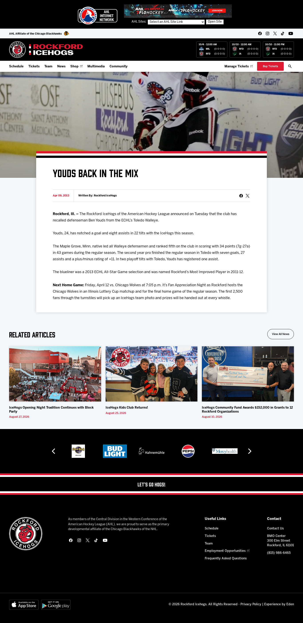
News (61, 66)
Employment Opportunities (225, 551)
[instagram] (267, 33)
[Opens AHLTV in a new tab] (178, 11)
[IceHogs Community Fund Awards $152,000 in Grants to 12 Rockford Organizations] (248, 374)
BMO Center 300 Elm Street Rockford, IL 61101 (280, 541)
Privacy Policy (250, 604)
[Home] (46, 49)
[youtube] (290, 33)
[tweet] (247, 195)
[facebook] (260, 33)
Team (48, 66)
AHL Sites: (139, 21)
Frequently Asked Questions (226, 558)
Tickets (33, 66)
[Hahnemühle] (151, 451)
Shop (74, 66)
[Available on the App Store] (24, 605)
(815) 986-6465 (279, 553)
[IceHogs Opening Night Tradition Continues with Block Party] (55, 374)
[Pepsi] (188, 451)
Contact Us (275, 528)
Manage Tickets (236, 66)
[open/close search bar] (290, 66)
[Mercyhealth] (225, 451)
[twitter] (275, 33)
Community (119, 66)
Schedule (16, 66)
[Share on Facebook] (241, 195)
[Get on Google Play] (56, 605)
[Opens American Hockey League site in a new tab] (97, 15)
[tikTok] (282, 33)
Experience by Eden (279, 604)
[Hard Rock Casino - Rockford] (78, 451)
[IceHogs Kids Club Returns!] (152, 374)
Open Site (215, 21)
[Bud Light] (115, 451)
